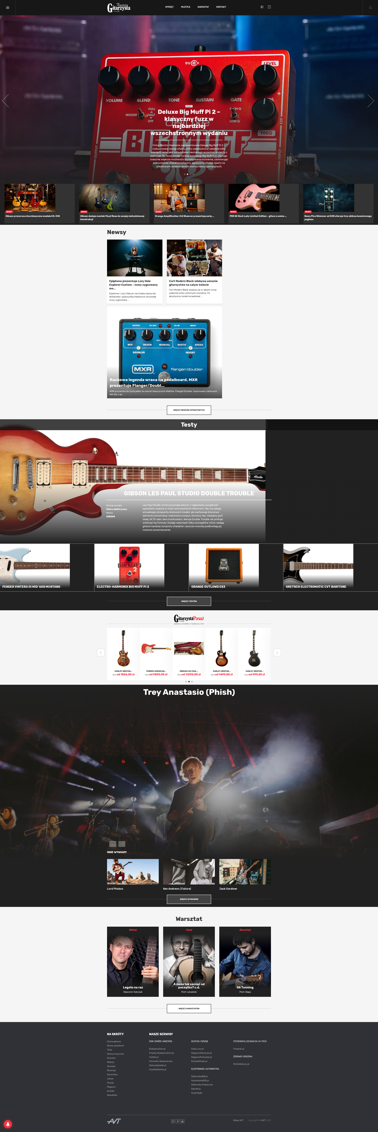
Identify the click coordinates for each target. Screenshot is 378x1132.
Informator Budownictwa (160, 1061)
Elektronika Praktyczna (202, 1085)
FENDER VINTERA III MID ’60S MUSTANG (31, 586)
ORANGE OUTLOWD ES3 (208, 586)
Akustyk (245, 930)
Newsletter (112, 1095)
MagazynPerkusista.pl (201, 1057)
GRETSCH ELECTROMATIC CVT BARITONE (316, 586)
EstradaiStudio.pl (199, 1061)
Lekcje (110, 1078)
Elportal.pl (196, 1089)
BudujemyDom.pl (157, 1049)
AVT (263, 1120)
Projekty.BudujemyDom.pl (161, 1053)
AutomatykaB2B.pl (200, 1080)
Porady (110, 1083)
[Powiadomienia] (8, 1124)
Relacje (110, 1062)
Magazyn (111, 1087)
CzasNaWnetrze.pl (157, 1069)
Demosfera (112, 1074)
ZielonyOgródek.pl (157, 1065)
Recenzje (111, 1070)
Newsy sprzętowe (115, 1045)
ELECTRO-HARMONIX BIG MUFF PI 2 (123, 586)
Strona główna (114, 1041)
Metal (133, 930)
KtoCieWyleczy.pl (241, 1064)
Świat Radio (196, 1093)
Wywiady (111, 1066)
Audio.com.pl (197, 1049)
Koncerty (111, 1058)
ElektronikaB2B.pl (199, 1076)
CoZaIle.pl (153, 1057)
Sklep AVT (238, 1120)
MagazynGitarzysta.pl (201, 1053)
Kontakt (221, 7)
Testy (109, 1050)
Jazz (189, 930)
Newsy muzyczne (115, 1054)
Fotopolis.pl (238, 1049)
